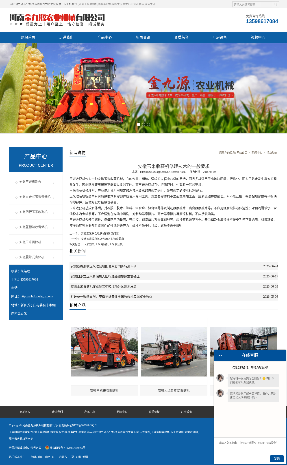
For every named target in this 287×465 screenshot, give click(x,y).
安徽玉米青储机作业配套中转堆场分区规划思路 (104, 286)
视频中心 (258, 37)
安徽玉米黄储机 (30, 242)
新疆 (85, 457)
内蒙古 (63, 457)
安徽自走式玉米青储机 (35, 197)
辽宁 (54, 457)
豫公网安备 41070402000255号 (67, 448)
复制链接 (64, 425)
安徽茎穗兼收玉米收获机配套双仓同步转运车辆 (104, 266)
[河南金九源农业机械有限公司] (57, 13)
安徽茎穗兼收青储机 (33, 227)
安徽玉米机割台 (30, 182)
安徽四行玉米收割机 (33, 212)
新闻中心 (257, 152)
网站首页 (28, 37)
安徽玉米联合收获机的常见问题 (99, 233)
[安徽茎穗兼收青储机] (104, 319)
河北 (34, 457)
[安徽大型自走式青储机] (174, 319)
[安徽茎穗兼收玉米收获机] (243, 319)
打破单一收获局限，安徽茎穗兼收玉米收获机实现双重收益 (111, 296)
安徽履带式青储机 (31, 257)
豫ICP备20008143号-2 (84, 425)
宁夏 (71, 457)
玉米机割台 (70, 4)
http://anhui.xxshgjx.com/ (37, 296)
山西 (47, 457)
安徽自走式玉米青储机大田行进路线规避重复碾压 (105, 276)
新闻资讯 (143, 37)
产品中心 (105, 37)
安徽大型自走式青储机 (173, 390)
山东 (40, 457)
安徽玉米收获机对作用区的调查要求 (102, 239)
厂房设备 (220, 37)
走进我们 (66, 37)
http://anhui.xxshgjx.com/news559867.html (163, 171)
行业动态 (272, 152)
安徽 (78, 457)
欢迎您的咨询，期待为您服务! (250, 367)
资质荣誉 (181, 37)
